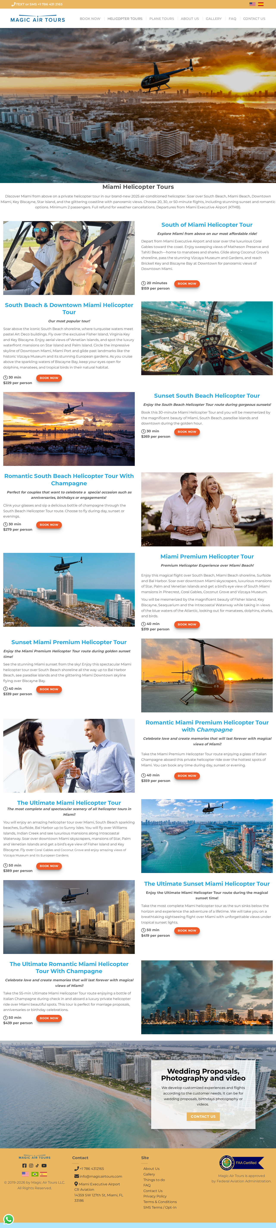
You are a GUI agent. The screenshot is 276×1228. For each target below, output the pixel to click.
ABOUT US (190, 19)
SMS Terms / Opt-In (160, 1207)
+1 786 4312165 (91, 1169)
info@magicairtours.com (101, 1176)
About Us (151, 1169)
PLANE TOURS (161, 19)
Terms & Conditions (160, 1202)
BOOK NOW (90, 19)
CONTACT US (254, 19)
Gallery (149, 1174)
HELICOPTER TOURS (125, 19)
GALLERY (214, 19)
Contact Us (153, 1191)
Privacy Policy (155, 1196)
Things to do (154, 1180)
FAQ (232, 19)
